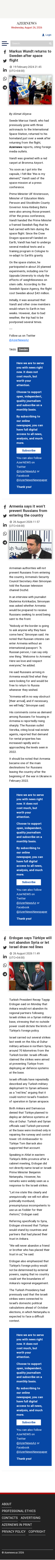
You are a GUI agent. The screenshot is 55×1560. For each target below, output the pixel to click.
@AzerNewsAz (19, 340)
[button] (5, 52)
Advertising (30, 1518)
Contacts (10, 1518)
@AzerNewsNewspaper (31, 480)
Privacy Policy (14, 1531)
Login (48, 34)
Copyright (37, 1531)
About (7, 1504)
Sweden (23, 349)
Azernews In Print (17, 1525)
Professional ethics (19, 1511)
